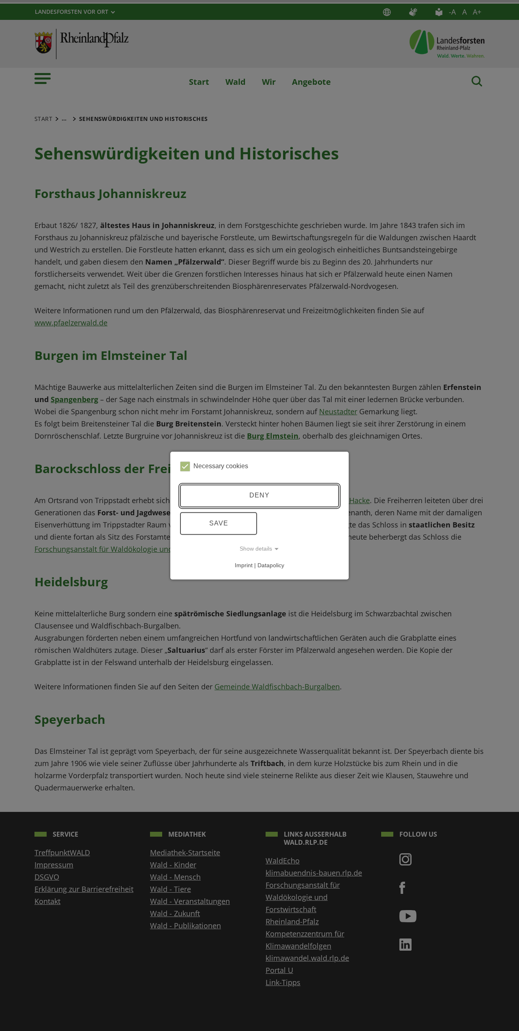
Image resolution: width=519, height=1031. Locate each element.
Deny (259, 495)
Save (218, 523)
